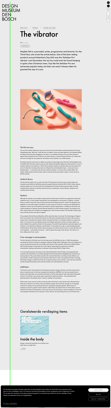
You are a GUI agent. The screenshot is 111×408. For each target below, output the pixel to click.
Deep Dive (24, 27)
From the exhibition (32, 321)
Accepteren (98, 390)
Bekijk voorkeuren (98, 399)
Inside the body (49, 27)
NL (108, 9)
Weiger (98, 394)
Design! (35, 27)
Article (26, 46)
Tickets (108, 17)
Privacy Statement (10, 403)
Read (23, 348)
